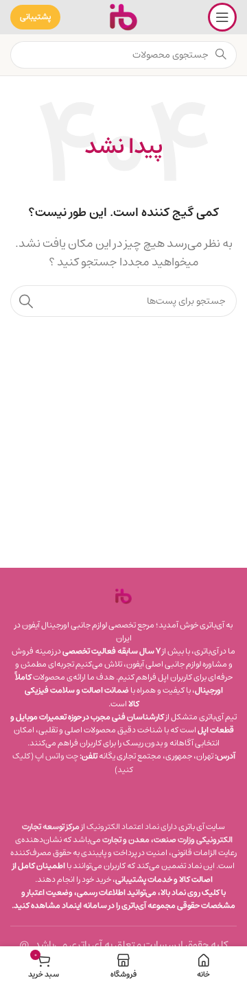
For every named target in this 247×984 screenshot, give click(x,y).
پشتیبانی (35, 17)
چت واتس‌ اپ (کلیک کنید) (72, 762)
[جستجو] (26, 301)
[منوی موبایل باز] (222, 17)
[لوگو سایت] (123, 17)
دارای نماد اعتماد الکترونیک (131, 826)
